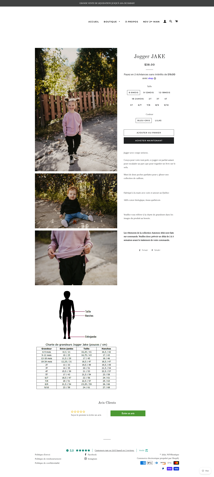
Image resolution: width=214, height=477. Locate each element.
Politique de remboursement (48, 458)
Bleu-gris (143, 120)
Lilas (158, 120)
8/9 (157, 105)
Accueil (93, 21)
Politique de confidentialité (47, 463)
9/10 (166, 105)
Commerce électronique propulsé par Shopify (158, 458)
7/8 (148, 105)
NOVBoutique (173, 454)
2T (150, 99)
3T (158, 99)
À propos (131, 21)
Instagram (92, 458)
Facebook (92, 454)
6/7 (140, 105)
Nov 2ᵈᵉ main (151, 21)
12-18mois (164, 92)
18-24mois (138, 99)
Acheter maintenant (148, 140)
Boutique (111, 21)
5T (131, 105)
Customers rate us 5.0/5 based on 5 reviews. (114, 450)
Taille (149, 86)
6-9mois (133, 92)
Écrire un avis (128, 413)
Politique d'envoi (42, 454)
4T (166, 99)
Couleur (149, 114)
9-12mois (148, 92)
